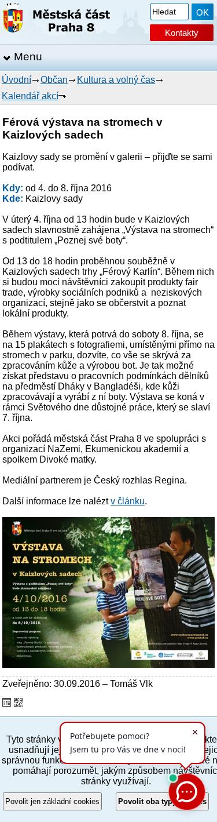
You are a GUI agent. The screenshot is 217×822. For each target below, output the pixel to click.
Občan (54, 80)
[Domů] (56, 20)
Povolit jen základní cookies (52, 801)
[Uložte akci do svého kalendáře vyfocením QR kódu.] (18, 703)
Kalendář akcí (30, 96)
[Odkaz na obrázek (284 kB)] (108, 665)
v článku (128, 501)
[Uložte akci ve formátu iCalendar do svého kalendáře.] (6, 703)
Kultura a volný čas (116, 80)
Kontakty (181, 33)
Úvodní (16, 80)
